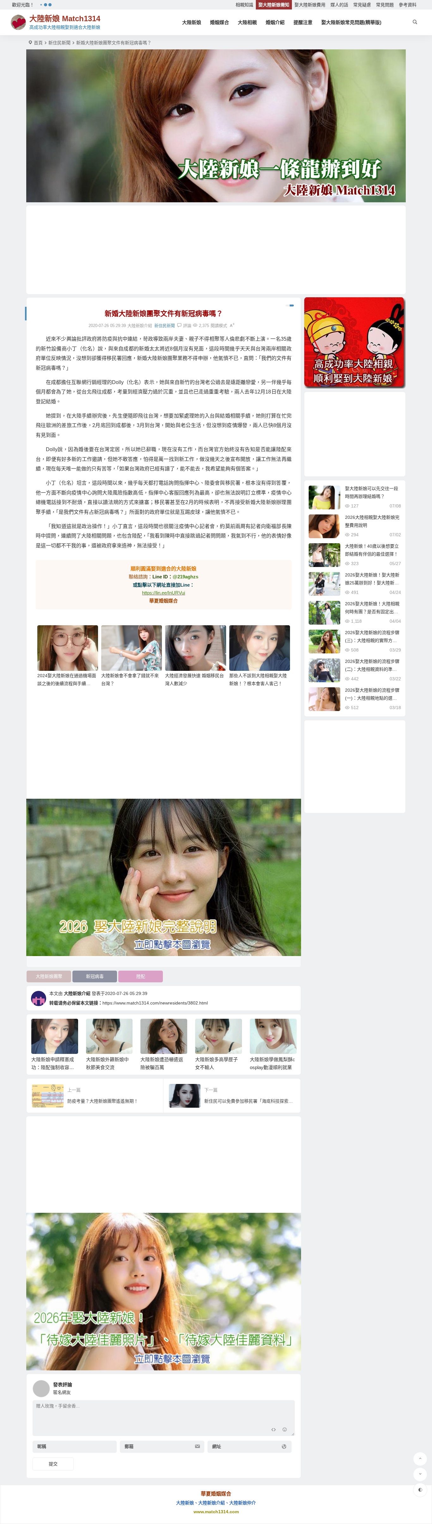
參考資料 (408, 4)
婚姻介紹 (275, 22)
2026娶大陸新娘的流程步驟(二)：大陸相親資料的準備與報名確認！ (372, 669)
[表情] (285, 1430)
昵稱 (41, 1446)
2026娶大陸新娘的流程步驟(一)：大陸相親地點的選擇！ (372, 698)
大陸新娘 (191, 22)
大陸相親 (247, 22)
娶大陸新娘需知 (273, 4)
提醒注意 (302, 22)
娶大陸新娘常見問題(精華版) (351, 22)
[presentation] (259, 1028)
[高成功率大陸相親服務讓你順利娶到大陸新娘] (355, 342)
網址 (216, 1446)
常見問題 (385, 4)
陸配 (140, 976)
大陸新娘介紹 (77, 993)
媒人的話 (339, 4)
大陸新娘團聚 (49, 976)
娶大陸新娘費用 (309, 4)
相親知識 (244, 4)
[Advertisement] (216, 249)
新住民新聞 (59, 42)
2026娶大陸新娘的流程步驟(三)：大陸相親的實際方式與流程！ (372, 640)
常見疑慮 (362, 4)
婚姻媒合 (219, 22)
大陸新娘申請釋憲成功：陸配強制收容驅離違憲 (52, 1067)
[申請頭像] (288, 1387)
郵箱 (129, 1446)
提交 (53, 1463)
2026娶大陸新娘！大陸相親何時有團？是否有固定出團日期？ (372, 611)
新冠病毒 (95, 976)
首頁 (38, 42)
